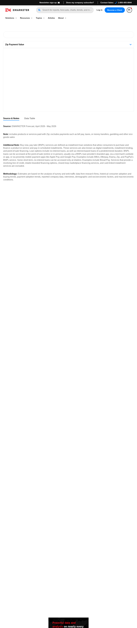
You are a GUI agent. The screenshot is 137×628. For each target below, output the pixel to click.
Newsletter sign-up (48, 2)
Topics (39, 18)
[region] (68, 118)
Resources (25, 18)
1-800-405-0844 (125, 2)
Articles (51, 18)
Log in (99, 10)
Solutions (9, 18)
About (61, 18)
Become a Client (114, 10)
